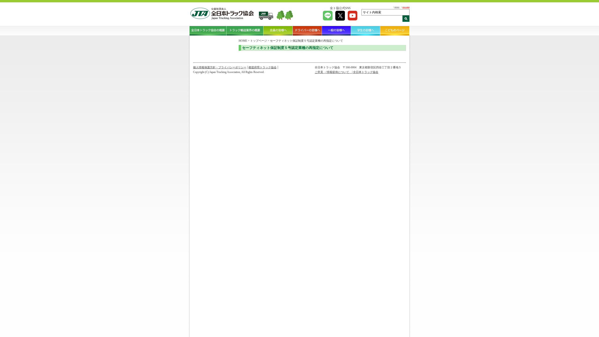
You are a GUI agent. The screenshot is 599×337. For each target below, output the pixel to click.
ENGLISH (405, 7)
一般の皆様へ (336, 30)
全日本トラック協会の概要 (208, 30)
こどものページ (394, 30)
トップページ (258, 40)
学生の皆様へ (365, 30)
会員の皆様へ (278, 30)
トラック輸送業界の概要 (244, 30)
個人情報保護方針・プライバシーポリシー (219, 67)
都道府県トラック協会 (262, 67)
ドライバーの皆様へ (307, 30)
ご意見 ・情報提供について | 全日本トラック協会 (346, 72)
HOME (396, 7)
